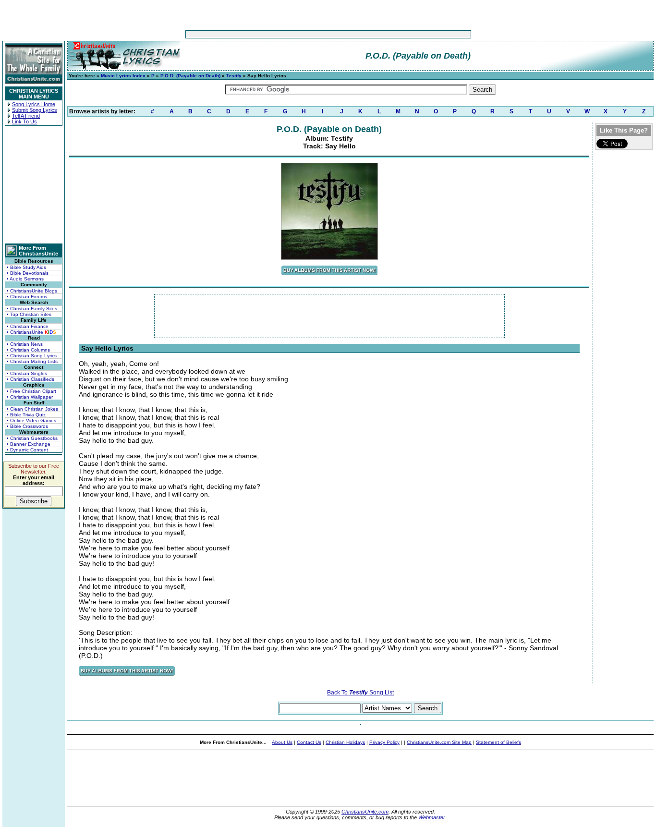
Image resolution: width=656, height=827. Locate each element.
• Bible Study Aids (26, 267)
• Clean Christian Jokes (32, 409)
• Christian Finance (28, 326)
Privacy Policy (384, 742)
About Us (282, 742)
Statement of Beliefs (498, 742)
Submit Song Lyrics (34, 110)
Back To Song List (360, 692)
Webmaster (431, 817)
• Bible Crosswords (27, 426)
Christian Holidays (345, 742)
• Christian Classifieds (30, 379)
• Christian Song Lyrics (32, 355)
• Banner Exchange (28, 444)
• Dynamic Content (27, 449)
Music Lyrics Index (123, 75)
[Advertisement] (298, 34)
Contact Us (309, 742)
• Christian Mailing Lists (32, 361)
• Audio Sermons (25, 278)
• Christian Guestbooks (32, 438)
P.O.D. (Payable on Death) (190, 75)
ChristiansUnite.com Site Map (439, 742)
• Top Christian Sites (29, 314)
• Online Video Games (31, 420)
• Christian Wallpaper (30, 397)
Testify (234, 75)
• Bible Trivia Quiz (26, 414)
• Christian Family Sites (32, 308)
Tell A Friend (26, 116)
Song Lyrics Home (33, 104)
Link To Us (24, 121)
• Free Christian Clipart (31, 391)
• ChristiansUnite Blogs (32, 290)
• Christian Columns (28, 350)
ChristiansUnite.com (365, 812)
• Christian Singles (27, 373)
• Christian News (25, 344)
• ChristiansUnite (31, 332)
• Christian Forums (27, 296)
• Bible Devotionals (28, 273)
